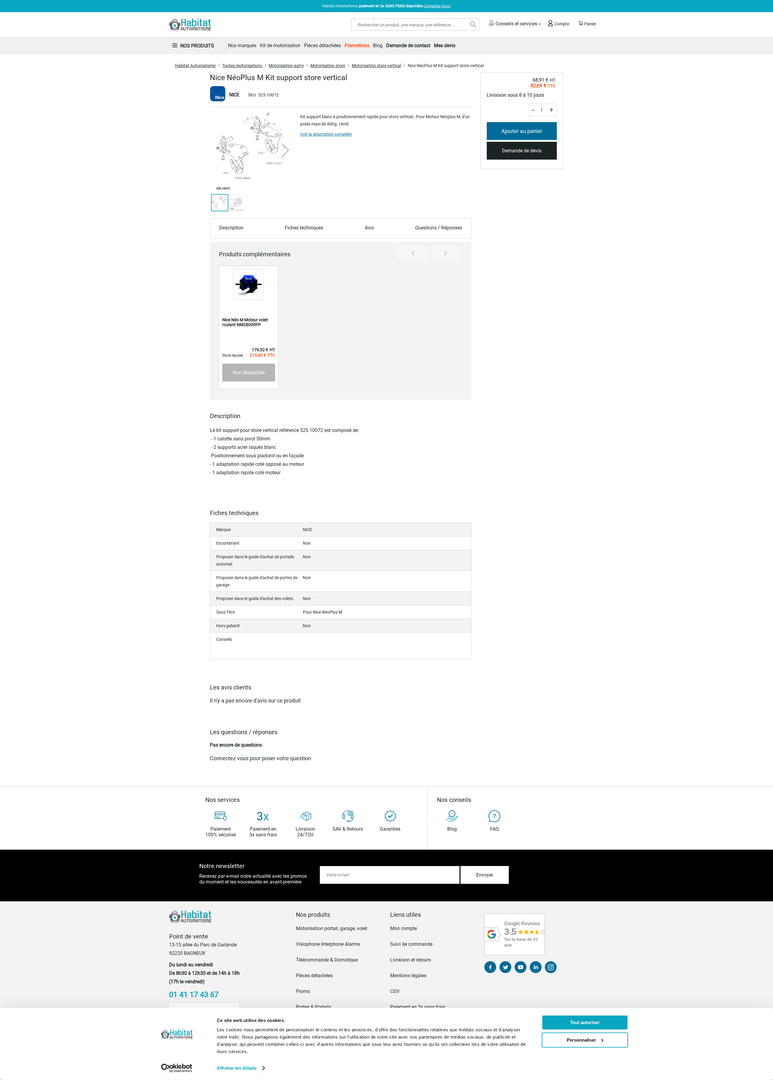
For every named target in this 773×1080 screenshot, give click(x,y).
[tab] (339, 914)
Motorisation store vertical (376, 65)
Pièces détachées (314, 975)
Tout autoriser (585, 1022)
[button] (285, 150)
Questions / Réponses (438, 228)
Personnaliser (581, 1039)
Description (231, 228)
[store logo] (190, 24)
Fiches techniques (304, 228)
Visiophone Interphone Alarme (328, 944)
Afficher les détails (237, 1068)
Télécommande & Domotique (327, 960)
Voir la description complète (326, 134)
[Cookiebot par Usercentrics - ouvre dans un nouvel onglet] (176, 1068)
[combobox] (415, 24)
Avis (369, 228)
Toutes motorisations (242, 65)
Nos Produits (197, 46)
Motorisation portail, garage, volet (331, 928)
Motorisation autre (286, 65)
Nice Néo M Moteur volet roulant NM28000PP (245, 322)
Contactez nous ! (437, 6)
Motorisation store (327, 65)
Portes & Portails (313, 1007)
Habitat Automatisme (195, 65)
